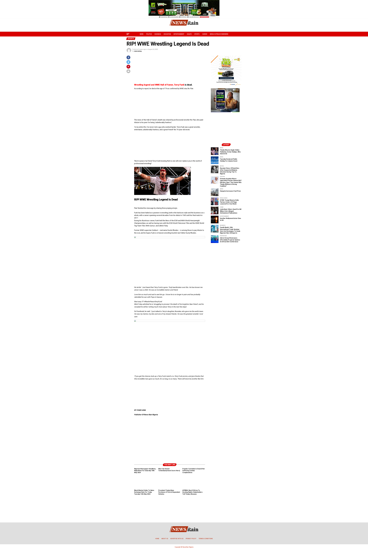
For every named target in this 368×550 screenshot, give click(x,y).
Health (189, 34)
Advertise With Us (176, 538)
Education (167, 34)
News (141, 34)
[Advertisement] (169, 69)
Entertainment (179, 34)
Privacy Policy (191, 538)
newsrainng (138, 51)
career (204, 34)
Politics (149, 34)
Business (158, 34)
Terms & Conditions (206, 538)
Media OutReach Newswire (219, 34)
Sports (197, 34)
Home (157, 538)
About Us (164, 538)
